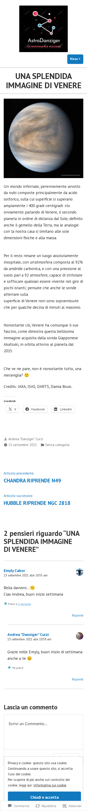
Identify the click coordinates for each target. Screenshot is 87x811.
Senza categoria (57, 445)
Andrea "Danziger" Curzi (25, 439)
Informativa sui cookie (49, 785)
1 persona (24, 604)
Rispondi (77, 615)
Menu (76, 59)
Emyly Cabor (14, 570)
